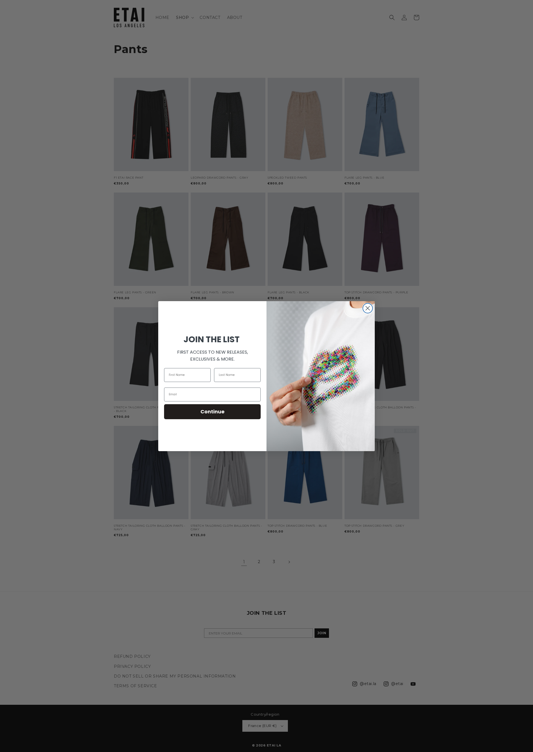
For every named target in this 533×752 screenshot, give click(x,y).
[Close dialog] (368, 308)
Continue (212, 411)
